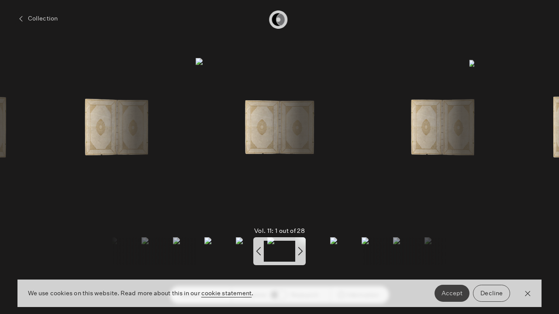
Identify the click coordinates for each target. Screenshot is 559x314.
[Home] (279, 19)
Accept (452, 293)
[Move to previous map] (258, 251)
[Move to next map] (300, 251)
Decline (491, 293)
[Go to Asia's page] (283, 127)
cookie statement (226, 293)
